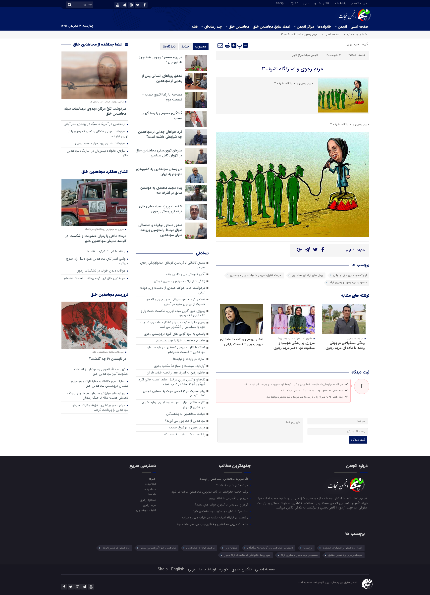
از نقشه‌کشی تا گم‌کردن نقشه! (106, 251)
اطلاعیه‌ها (150, 484)
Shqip (280, 3)
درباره (223, 569)
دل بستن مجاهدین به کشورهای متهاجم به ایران (159, 171)
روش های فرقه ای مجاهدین (307, 275)
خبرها (152, 478)
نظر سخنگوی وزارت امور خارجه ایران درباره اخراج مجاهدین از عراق (173, 405)
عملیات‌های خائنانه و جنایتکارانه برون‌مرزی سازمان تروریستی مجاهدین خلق (99, 384)
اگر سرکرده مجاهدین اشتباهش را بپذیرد (224, 478)
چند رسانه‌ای (213, 26)
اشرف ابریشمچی (146, 510)
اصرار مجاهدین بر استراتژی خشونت (342, 548)
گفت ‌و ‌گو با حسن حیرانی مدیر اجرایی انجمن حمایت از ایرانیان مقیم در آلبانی (175, 302)
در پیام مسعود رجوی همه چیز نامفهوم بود (160, 59)
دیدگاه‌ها (169, 46)
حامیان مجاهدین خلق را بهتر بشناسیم (180, 340)
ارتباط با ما (340, 3)
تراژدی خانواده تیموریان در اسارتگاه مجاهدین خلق (97, 153)
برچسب (307, 548)
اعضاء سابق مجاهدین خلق (271, 26)
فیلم (195, 26)
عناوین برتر (231, 548)
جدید (185, 46)
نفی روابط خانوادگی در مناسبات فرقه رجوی (247, 555)
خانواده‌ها (324, 26)
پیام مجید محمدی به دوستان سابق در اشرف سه (161, 190)
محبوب (200, 46)
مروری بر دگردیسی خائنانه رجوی (229, 498)
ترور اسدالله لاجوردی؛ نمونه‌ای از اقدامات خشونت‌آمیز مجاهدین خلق (101, 372)
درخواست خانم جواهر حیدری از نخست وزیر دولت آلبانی (172, 290)
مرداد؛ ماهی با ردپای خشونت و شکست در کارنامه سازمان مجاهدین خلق (95, 238)
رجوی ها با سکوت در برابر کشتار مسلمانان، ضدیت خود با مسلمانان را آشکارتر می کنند (172, 325)
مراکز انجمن (305, 26)
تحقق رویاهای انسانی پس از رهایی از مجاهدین (162, 78)
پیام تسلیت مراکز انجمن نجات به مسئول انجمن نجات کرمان (174, 393)
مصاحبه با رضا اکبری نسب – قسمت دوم (162, 97)
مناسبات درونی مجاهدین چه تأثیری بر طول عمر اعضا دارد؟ (213, 524)
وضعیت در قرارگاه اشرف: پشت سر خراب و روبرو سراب (215, 517)
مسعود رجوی (148, 499)
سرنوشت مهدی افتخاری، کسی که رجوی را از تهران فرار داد (98, 134)
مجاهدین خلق (239, 26)
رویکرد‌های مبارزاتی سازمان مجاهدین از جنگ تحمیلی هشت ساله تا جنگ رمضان (97, 396)
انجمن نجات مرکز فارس (304, 55)
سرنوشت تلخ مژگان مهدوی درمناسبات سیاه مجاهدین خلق (95, 111)
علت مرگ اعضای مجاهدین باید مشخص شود (221, 511)
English (293, 3)
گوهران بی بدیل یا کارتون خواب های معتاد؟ (222, 504)
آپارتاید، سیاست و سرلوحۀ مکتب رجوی (179, 366)
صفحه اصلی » (330, 34)
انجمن (342, 26)
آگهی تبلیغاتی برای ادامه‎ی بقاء (185, 274)
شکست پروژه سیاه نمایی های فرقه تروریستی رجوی (160, 209)
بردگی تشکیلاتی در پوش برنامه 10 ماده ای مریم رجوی (345, 345)
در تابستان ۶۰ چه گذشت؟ (107, 358)
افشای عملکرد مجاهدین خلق (104, 172)
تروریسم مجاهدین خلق (109, 294)
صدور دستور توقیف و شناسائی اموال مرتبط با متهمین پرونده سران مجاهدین (160, 230)
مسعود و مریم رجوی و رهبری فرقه (348, 282)
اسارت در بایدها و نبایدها (189, 359)
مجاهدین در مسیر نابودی (116, 548)
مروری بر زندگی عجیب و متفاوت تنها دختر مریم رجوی (294, 345)
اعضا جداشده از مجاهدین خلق (98, 44)
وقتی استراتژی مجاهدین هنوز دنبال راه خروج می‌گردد (97, 261)
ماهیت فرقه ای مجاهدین (200, 548)
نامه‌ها (152, 494)
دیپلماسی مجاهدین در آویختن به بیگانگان (270, 548)
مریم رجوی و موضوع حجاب (187, 427)
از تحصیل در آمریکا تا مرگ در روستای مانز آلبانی (94, 124)
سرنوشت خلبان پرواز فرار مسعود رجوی (100, 143)
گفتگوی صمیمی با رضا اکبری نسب (162, 115)
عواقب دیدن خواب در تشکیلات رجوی (101, 271)
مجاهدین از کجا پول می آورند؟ (185, 421)
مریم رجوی (352, 44)
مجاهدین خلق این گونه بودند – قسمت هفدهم (95, 278)
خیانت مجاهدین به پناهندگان (185, 414)
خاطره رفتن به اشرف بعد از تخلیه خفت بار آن (176, 372)
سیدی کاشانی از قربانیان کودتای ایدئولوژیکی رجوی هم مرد (172, 265)
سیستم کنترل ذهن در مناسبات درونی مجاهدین (255, 275)
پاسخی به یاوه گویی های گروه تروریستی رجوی (174, 334)
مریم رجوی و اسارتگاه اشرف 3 (292, 69)
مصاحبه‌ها (150, 489)
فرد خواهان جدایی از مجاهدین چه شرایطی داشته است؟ (160, 134)
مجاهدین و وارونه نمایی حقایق (345, 555)
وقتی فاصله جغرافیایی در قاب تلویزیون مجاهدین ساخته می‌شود (210, 491)
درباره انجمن (359, 3)
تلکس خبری (321, 3)
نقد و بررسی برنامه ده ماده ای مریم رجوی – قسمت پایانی (241, 341)
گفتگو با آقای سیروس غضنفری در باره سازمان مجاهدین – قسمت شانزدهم (176, 350)
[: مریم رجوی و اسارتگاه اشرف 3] (220, 45)
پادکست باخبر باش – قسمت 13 (184, 434)
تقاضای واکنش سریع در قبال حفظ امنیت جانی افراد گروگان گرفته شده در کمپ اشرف (171, 382)
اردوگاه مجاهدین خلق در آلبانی (350, 275)
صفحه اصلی (359, 26)
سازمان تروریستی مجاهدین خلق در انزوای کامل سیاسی (159, 153)
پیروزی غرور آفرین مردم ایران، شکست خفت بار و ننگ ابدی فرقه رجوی (173, 313)
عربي (306, 3)
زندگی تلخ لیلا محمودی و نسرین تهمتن (179, 281)
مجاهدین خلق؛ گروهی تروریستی (158, 548)
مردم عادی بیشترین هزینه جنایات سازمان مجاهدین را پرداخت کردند (99, 407)
